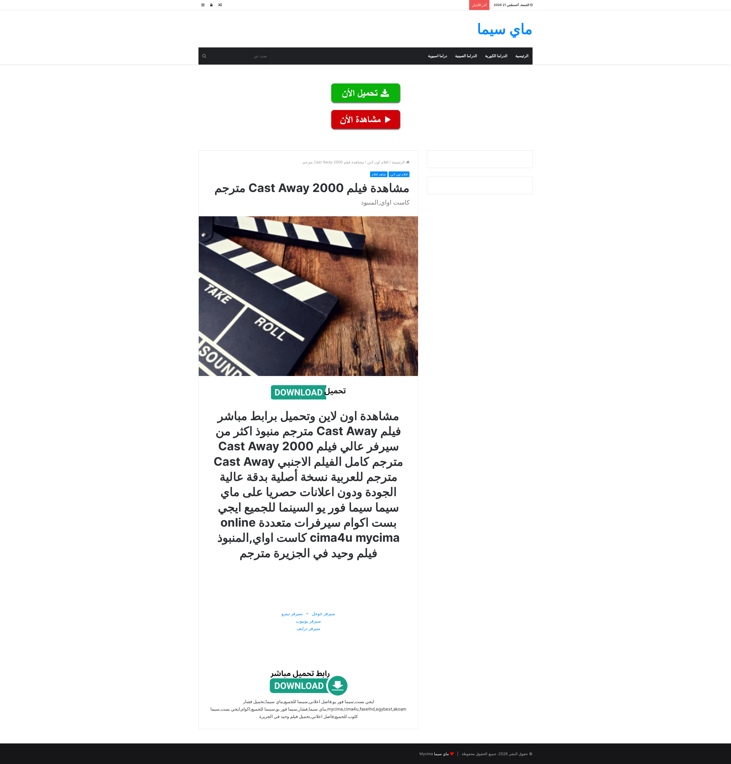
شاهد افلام (379, 174)
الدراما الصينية (466, 56)
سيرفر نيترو (292, 613)
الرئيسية (522, 56)
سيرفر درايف (308, 628)
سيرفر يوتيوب (308, 621)
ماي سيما (441, 753)
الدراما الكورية (496, 56)
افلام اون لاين (378, 162)
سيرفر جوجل (323, 613)
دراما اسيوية (437, 56)
